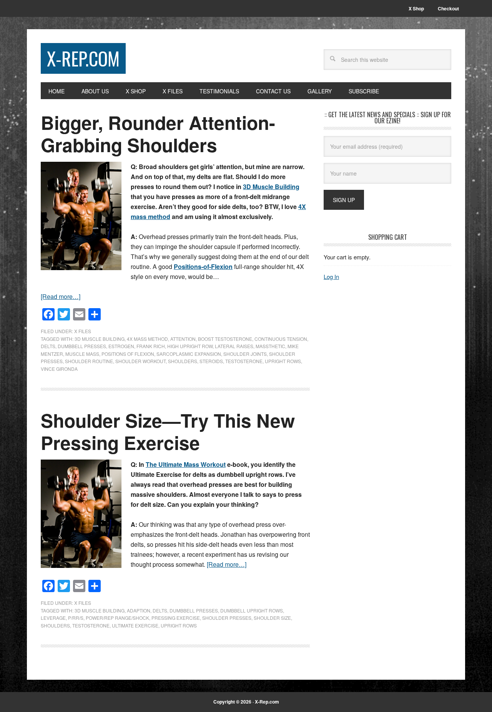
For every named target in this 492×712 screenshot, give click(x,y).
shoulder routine (89, 361)
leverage (53, 617)
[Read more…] (60, 296)
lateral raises (234, 346)
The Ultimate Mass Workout (186, 464)
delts (48, 346)
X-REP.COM (83, 58)
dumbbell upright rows (251, 610)
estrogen (121, 346)
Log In (331, 276)
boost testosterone (225, 338)
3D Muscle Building (271, 186)
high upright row (190, 346)
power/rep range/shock (117, 617)
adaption (138, 610)
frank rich (150, 346)
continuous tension (280, 338)
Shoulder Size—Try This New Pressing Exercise (168, 431)
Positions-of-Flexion (203, 266)
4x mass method (147, 338)
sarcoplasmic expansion (188, 353)
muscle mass (82, 353)
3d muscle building (100, 338)
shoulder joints (245, 353)
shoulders (182, 361)
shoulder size (272, 617)
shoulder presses (226, 617)
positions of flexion (127, 353)
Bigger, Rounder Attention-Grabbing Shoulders (158, 133)
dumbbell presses (82, 346)
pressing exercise (175, 617)
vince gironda (59, 368)
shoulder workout (140, 361)
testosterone (244, 361)
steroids (211, 361)
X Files (82, 331)
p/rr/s (75, 617)
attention (183, 338)
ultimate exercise (135, 625)
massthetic (270, 346)
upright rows (283, 361)
